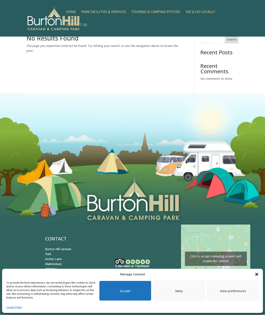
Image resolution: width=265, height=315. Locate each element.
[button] (257, 274)
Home (71, 12)
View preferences (233, 291)
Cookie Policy (14, 307)
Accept (125, 291)
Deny (179, 291)
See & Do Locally (200, 12)
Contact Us (76, 25)
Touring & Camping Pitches (155, 12)
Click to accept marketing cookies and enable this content (215, 258)
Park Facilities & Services (103, 12)
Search (231, 39)
